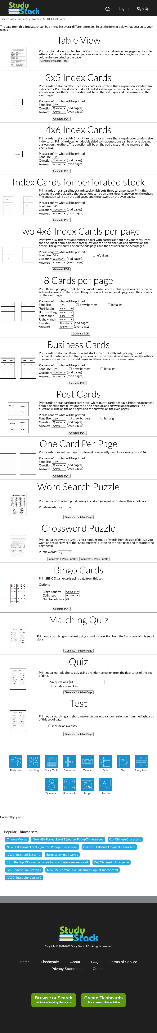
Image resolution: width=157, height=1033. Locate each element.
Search (5, 18)
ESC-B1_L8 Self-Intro (53, 18)
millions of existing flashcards (53, 999)
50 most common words (62, 854)
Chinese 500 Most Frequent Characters (109, 847)
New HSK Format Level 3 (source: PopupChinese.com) (82, 870)
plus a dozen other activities (103, 999)
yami (19, 817)
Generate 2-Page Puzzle (94, 559)
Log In (124, 8)
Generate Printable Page (54, 60)
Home (25, 962)
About (75, 962)
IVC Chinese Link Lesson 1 (24, 870)
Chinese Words (17, 839)
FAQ (95, 962)
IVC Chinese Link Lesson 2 (24, 877)
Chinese (35, 18)
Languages (22, 18)
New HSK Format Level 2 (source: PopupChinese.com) (42, 847)
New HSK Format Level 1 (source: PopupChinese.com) (68, 839)
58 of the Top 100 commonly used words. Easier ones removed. (47, 862)
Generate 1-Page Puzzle (62, 559)
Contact (99, 969)
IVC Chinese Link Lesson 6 (111, 862)
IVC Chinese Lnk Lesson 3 (24, 854)
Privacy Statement (67, 969)
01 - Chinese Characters (125, 839)
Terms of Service (123, 962)
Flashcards (50, 962)
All (12, 18)
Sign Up (143, 8)
